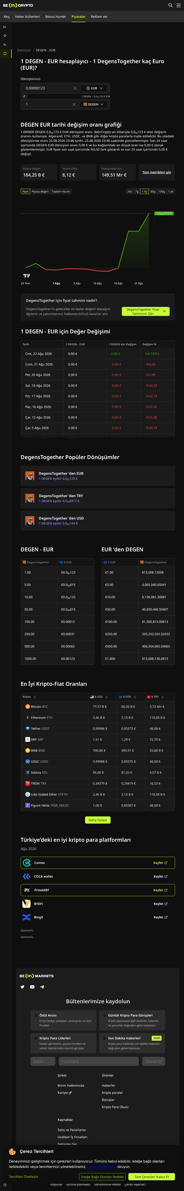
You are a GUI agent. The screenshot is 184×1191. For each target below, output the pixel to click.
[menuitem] (6, 26)
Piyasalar (78, 16)
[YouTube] (32, 987)
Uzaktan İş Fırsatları (73, 1137)
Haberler (108, 1085)
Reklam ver (99, 16)
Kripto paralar (112, 1092)
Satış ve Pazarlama (72, 1130)
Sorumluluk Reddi (107, 1184)
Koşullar (56, 1184)
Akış (7, 16)
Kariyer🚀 (65, 1092)
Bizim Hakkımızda (71, 1085)
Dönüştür (24, 50)
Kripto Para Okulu (115, 1107)
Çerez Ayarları (135, 1184)
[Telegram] (42, 987)
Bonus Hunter (55, 16)
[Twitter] (22, 987)
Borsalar (108, 1100)
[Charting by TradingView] (27, 276)
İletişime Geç (67, 1144)
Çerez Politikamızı (101, 1166)
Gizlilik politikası (78, 1184)
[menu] (6, 40)
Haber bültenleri (27, 16)
